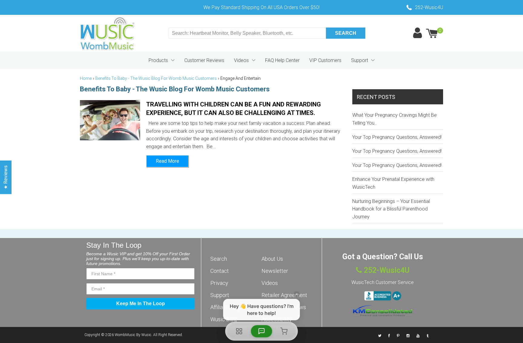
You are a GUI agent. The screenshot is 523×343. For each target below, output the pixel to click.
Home (86, 78)
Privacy (219, 283)
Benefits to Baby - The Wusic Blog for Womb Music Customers (156, 78)
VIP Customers (325, 60)
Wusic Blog (223, 319)
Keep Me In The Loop (140, 303)
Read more (167, 161)
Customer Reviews (204, 60)
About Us (272, 259)
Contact (219, 271)
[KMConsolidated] (383, 310)
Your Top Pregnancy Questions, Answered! (397, 137)
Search (218, 259)
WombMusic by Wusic (133, 335)
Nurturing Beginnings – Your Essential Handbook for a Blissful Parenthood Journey (391, 209)
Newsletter (275, 271)
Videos (241, 60)
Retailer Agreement (284, 295)
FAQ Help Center (282, 60)
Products (158, 60)
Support (359, 60)
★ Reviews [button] (5, 177)
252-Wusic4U (386, 270)
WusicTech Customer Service (382, 282)
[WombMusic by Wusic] (107, 33)
